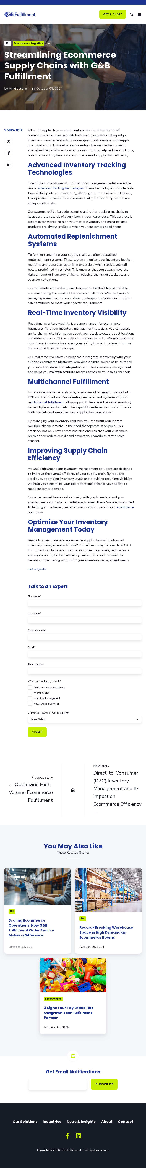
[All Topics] (48, 43)
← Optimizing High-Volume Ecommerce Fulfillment (30, 792)
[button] (131, 14)
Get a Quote (112, 14)
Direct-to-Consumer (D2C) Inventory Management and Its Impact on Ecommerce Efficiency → (117, 792)
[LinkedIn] (79, 1136)
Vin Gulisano (18, 88)
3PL (7, 43)
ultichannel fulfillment (47, 402)
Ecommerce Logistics (28, 43)
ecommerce (125, 507)
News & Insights (81, 1121)
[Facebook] (67, 1136)
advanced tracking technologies (61, 188)
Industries (52, 1121)
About (107, 1121)
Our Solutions (25, 1121)
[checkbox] (85, 695)
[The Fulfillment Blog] (73, 790)
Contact (125, 1121)
